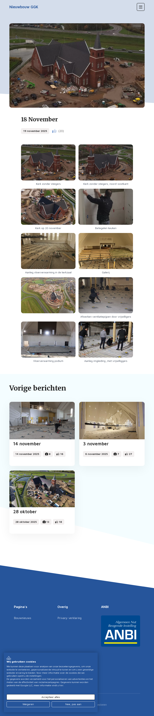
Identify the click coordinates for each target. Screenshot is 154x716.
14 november (27, 443)
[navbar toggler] (141, 7)
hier (61, 685)
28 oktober (25, 511)
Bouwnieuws (22, 618)
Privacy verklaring (69, 618)
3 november (96, 443)
